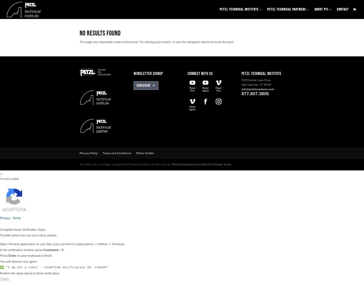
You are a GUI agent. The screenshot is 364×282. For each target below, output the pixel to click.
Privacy (5, 218)
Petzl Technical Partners (286, 9)
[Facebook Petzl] (205, 102)
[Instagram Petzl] (218, 102)
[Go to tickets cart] (355, 10)
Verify (5, 279)
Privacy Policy (89, 153)
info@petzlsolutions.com (258, 89)
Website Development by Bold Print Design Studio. (202, 164)
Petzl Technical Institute (239, 9)
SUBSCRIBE (143, 85)
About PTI (321, 9)
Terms (17, 218)
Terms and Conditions (117, 153)
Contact (343, 9)
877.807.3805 (255, 93)
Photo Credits (145, 153)
